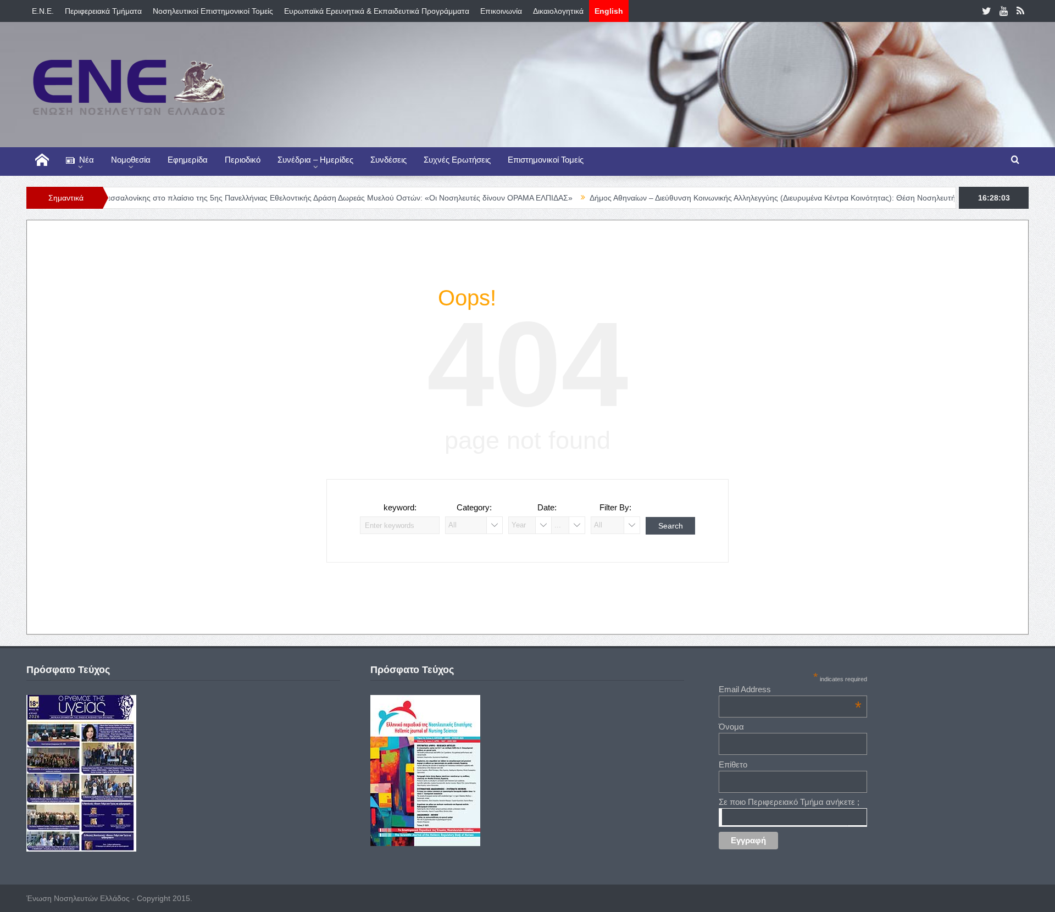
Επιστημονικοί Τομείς (546, 159)
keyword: (400, 507)
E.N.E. (43, 11)
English (609, 11)
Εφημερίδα (188, 159)
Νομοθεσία (131, 159)
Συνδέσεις (388, 159)
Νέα (86, 159)
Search (670, 525)
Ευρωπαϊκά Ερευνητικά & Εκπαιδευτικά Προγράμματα (376, 11)
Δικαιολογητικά (558, 11)
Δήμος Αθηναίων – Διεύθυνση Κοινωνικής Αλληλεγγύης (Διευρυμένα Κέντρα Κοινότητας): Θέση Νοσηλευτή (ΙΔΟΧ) (755, 197)
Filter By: (615, 507)
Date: (547, 507)
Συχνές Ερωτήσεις (457, 159)
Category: (474, 507)
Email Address (790, 689)
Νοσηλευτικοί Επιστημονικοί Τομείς (213, 11)
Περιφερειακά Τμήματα (103, 11)
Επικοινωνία (501, 11)
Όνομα (731, 726)
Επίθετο (733, 764)
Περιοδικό (242, 159)
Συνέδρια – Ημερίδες (315, 159)
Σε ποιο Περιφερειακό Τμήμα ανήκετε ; (789, 802)
